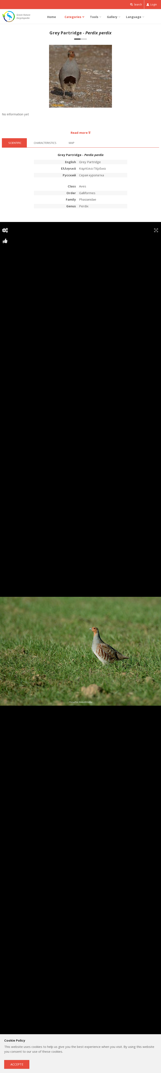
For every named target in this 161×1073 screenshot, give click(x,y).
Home (51, 17)
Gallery (112, 17)
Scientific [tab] (14, 143)
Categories (73, 17)
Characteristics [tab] (45, 143)
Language (133, 17)
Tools (94, 17)
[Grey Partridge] (81, 78)
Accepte (16, 1064)
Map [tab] (71, 143)
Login (153, 4)
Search (137, 4)
